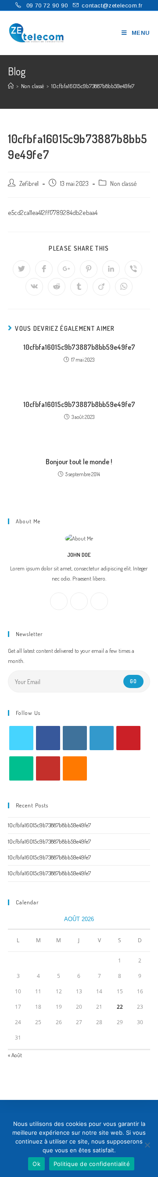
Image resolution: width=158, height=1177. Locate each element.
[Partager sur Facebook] (44, 269)
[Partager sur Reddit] (56, 287)
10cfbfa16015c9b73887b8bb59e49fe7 (79, 347)
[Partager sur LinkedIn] (111, 269)
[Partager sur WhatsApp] (124, 287)
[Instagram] (79, 601)
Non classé (123, 183)
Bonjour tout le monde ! (79, 461)
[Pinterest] (128, 738)
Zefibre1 (29, 183)
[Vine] (21, 768)
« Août (15, 1055)
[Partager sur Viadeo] (101, 287)
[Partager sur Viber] (133, 269)
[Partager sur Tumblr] (79, 287)
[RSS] (75, 768)
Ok (36, 1163)
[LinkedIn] (102, 738)
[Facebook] (59, 601)
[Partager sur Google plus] (66, 269)
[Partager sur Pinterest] (88, 269)
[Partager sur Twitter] (21, 269)
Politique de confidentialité (92, 1163)
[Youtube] (48, 768)
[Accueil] (11, 85)
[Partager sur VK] (34, 287)
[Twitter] (99, 601)
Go (133, 681)
